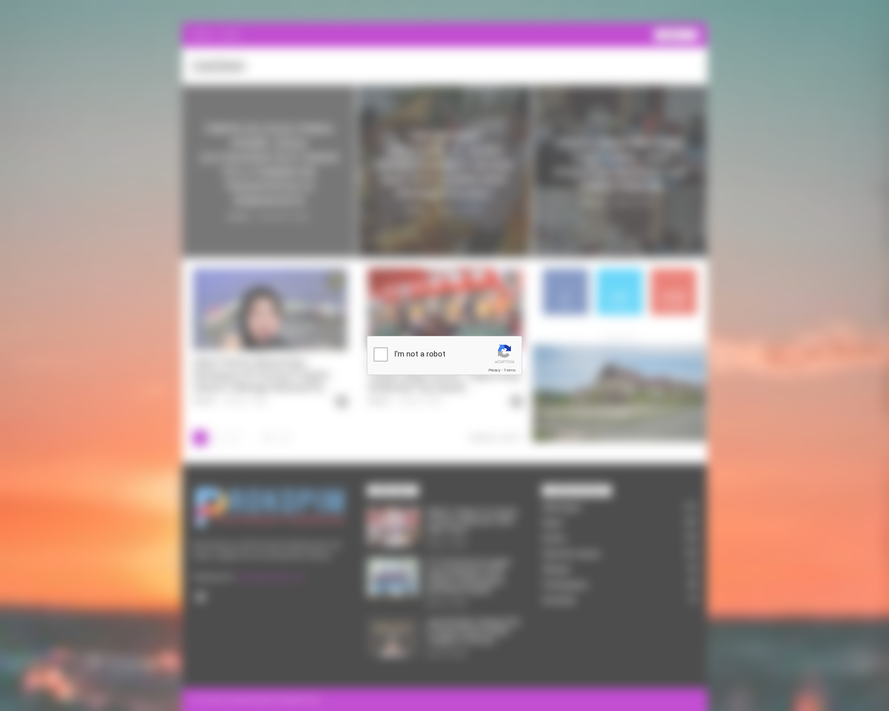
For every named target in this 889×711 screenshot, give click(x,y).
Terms (510, 370)
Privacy (494, 370)
